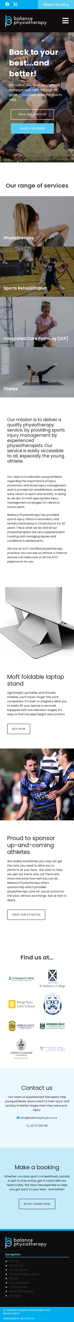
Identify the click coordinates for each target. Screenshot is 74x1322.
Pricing (13, 1296)
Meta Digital (27, 1318)
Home (13, 1261)
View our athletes (26, 915)
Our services (18, 1270)
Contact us (17, 1287)
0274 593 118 (39, 1126)
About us (15, 1265)
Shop (12, 1278)
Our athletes (18, 1283)
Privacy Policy (11, 1313)
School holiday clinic (23, 1274)
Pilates (8, 401)
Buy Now (18, 729)
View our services (32, 114)
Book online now (37, 1204)
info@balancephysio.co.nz (38, 1118)
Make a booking (56, 4)
